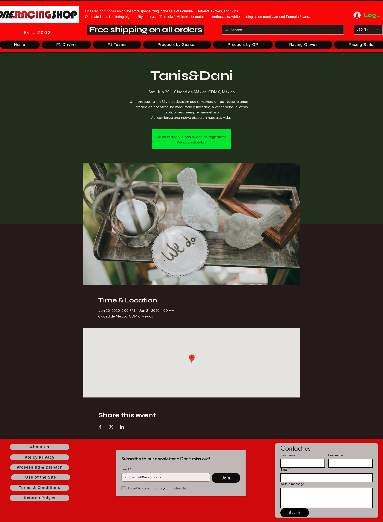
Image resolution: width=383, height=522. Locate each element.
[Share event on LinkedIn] (122, 427)
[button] (368, 30)
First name (288, 455)
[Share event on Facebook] (100, 427)
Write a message (292, 484)
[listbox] (368, 30)
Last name (335, 455)
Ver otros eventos (191, 142)
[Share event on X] (111, 427)
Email (126, 469)
